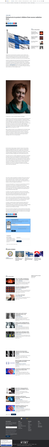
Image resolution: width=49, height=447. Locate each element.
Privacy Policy (14, 444)
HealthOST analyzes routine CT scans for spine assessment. (22, 365)
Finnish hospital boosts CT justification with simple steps (29, 259)
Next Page (13, 414)
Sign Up (8, 436)
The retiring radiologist (34, 41)
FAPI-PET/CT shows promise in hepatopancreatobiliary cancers (22, 389)
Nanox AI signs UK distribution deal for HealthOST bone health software (22, 361)
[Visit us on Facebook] (21, 442)
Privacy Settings (19, 444)
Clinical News (8, 15)
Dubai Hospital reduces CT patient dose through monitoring (19, 259)
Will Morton (17, 354)
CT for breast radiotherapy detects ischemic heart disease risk (22, 369)
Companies (7, 257)
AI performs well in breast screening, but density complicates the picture (22, 397)
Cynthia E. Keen (8, 20)
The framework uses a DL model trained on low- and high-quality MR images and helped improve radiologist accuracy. (22, 336)
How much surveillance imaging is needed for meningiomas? (34, 37)
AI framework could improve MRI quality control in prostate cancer (22, 332)
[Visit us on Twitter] (23, 442)
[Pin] (14, 23)
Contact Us (29, 444)
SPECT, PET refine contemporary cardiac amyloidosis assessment (34, 32)
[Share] (8, 23)
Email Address (13, 223)
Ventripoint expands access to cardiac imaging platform (21, 406)
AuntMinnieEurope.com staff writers (21, 363)
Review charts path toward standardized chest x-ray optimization (35, 47)
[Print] (6, 23)
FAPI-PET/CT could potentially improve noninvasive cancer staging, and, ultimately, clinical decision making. (22, 392)
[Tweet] (12, 23)
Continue (19, 241)
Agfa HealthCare (12, 64)
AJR (6, 127)
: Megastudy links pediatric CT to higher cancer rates (37, 259)
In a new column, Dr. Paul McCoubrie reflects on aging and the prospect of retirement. (22, 298)
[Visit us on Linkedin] (25, 442)
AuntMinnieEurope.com (9, 258)
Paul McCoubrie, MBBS (19, 296)
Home (35, 444)
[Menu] (43, 1)
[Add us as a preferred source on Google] (16, 23)
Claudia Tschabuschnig (19, 316)
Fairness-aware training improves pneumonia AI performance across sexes (22, 323)
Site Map (33, 444)
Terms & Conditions (24, 444)
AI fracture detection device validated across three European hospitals (22, 352)
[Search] (41, 1)
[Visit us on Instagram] (27, 442)
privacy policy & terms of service (22, 228)
